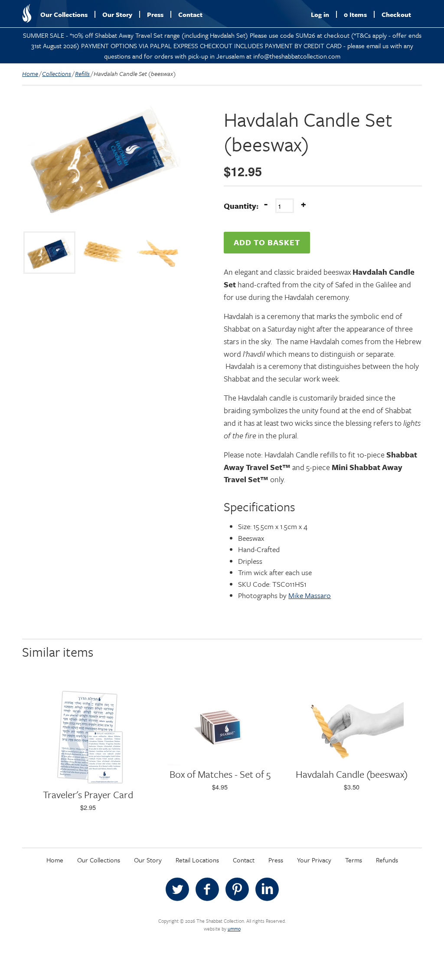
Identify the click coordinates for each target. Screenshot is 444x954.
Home (30, 73)
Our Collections (64, 14)
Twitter (177, 889)
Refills (82, 73)
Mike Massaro (309, 595)
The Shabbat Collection (27, 13)
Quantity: (241, 205)
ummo (234, 928)
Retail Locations (197, 860)
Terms (353, 860)
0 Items (355, 14)
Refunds (387, 860)
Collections (56, 73)
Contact (190, 14)
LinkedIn (267, 889)
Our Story (117, 14)
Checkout (396, 14)
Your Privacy (314, 860)
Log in (320, 14)
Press (155, 14)
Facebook (207, 889)
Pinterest (237, 889)
